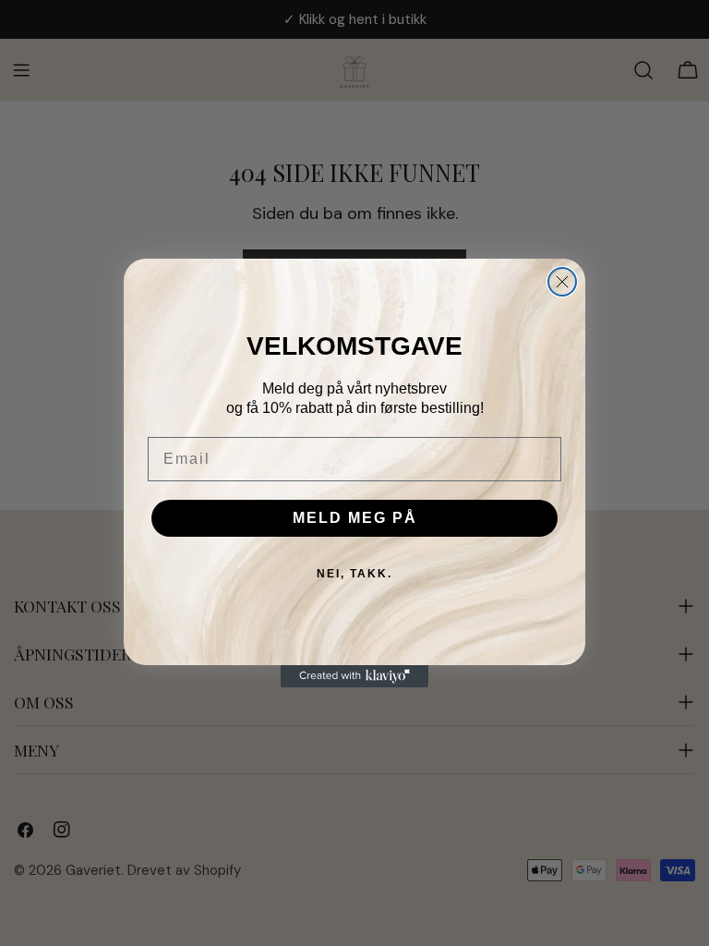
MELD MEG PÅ (355, 518)
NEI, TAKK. (354, 573)
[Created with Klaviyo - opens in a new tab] (354, 676)
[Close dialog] (562, 282)
